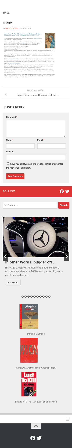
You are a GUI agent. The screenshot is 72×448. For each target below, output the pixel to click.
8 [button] (43, 297)
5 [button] (34, 297)
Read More (13, 282)
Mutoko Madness (36, 333)
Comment (11, 117)
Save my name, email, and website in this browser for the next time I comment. (34, 166)
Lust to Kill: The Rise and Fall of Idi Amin (36, 401)
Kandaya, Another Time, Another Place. (36, 367)
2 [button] (25, 297)
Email (40, 140)
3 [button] (28, 297)
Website (10, 151)
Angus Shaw (11, 28)
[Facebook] (62, 191)
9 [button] (46, 297)
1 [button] (22, 297)
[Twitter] (67, 191)
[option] (36, 253)
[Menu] (67, 419)
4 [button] (31, 297)
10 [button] (49, 297)
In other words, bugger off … (31, 262)
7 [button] (40, 297)
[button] (5, 256)
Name (9, 140)
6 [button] (37, 297)
